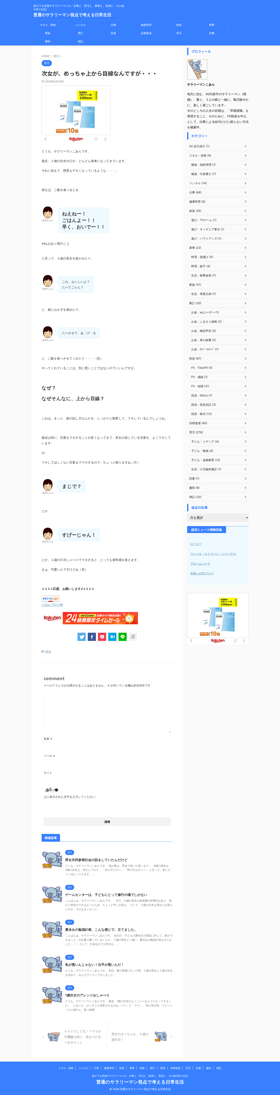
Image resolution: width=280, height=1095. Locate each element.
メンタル (80, 24)
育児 (179, 33)
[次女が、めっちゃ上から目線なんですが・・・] (112, 637)
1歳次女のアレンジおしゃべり (87, 995)
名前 (48, 738)
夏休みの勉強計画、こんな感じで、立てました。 (101, 929)
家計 (80, 33)
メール (49, 755)
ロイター (196, 544)
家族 (47, 33)
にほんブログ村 (52, 605)
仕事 (113, 24)
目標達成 (146, 33)
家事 (211, 24)
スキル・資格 (48, 24)
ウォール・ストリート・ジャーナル (213, 553)
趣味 (47, 41)
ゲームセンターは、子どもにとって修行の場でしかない (106, 895)
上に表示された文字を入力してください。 (71, 796)
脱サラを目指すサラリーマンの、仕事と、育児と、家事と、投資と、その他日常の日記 (140, 1075)
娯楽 (179, 24)
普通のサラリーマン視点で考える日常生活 (72, 14)
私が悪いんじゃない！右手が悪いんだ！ (94, 965)
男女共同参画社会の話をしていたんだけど (96, 860)
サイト (48, 772)
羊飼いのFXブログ (202, 573)
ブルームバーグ (200, 563)
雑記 (80, 41)
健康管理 (146, 24)
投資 (113, 33)
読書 (211, 33)
